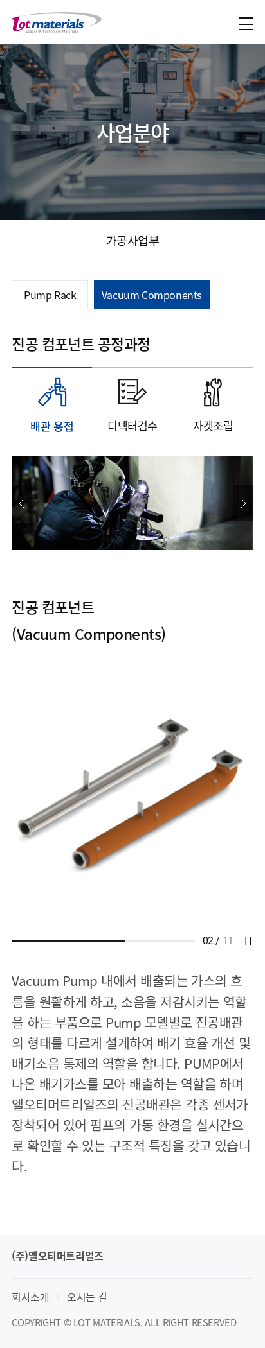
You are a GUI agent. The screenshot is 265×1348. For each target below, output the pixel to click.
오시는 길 (87, 1296)
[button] (22, 503)
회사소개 (30, 1296)
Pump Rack (50, 294)
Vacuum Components (152, 294)
